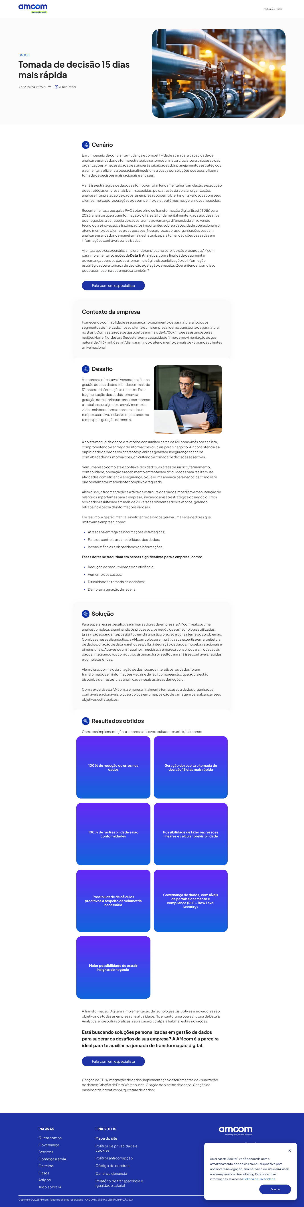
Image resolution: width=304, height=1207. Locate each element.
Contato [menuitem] (212, 9)
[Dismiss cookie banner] (289, 1151)
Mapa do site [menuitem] (106, 1138)
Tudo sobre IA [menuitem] (50, 1187)
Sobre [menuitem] (88, 9)
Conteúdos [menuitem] (190, 9)
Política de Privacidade (259, 1179)
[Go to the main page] (32, 8)
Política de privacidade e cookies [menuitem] (116, 1148)
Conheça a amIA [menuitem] (133, 9)
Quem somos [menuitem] (50, 1138)
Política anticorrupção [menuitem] (114, 1158)
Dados (24, 55)
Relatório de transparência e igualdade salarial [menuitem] (119, 1183)
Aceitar (275, 1189)
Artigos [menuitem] (45, 1180)
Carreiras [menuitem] (170, 9)
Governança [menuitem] (49, 1145)
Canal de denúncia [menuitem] (111, 1173)
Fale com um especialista (113, 285)
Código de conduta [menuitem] (112, 1165)
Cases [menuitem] (154, 9)
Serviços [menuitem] (107, 9)
